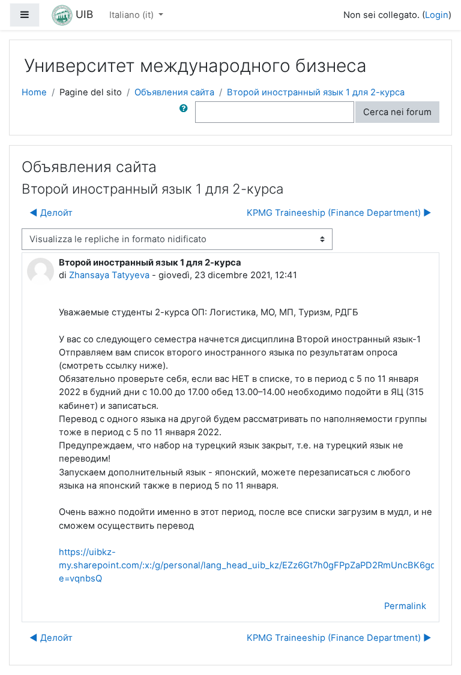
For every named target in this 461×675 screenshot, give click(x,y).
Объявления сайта (174, 92)
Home (34, 92)
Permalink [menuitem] (405, 606)
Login (436, 15)
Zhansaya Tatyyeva (109, 275)
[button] (186, 112)
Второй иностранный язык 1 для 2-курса (316, 92)
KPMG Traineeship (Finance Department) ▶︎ (339, 212)
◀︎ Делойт (51, 212)
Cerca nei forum (397, 112)
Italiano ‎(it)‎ (132, 15)
